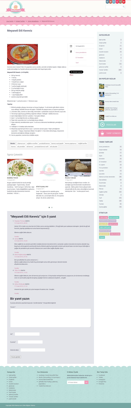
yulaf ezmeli (110, 73)
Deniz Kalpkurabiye (20, 254)
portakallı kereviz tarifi (41, 147)
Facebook (102, 375)
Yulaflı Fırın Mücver (111, 116)
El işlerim (110, 46)
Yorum (12, 307)
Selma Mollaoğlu (19, 284)
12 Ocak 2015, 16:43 (20, 241)
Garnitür (110, 171)
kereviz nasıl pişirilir (57, 143)
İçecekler (110, 174)
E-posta (13, 342)
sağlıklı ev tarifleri (32, 143)
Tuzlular (110, 204)
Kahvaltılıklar (110, 180)
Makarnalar (110, 61)
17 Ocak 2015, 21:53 (20, 286)
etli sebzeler (53, 147)
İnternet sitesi (14, 350)
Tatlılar (110, 201)
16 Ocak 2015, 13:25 (20, 272)
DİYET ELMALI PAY (42, 187)
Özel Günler (110, 64)
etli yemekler (21, 147)
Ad (11, 334)
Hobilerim (110, 58)
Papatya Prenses (19, 221)
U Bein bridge (103, 217)
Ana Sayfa (9, 21)
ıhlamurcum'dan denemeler (110, 177)
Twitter (101, 377)
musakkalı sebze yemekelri (108, 221)
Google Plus (102, 382)
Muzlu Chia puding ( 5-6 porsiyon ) (112, 94)
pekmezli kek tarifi (105, 231)
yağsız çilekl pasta (105, 227)
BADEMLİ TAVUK (12, 178)
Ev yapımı (110, 165)
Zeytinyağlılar (110, 207)
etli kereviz (30, 147)
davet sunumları (114, 217)
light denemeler (104, 234)
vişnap (16, 239)
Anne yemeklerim (33, 21)
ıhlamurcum (21, 143)
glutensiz (110, 55)
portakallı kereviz (44, 143)
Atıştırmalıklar (110, 150)
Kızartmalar (110, 183)
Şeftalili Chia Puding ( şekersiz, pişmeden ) (111, 109)
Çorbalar (110, 153)
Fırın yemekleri (110, 168)
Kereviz (13, 147)
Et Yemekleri (79, 58)
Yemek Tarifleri (20, 21)
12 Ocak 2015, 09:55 (20, 223)
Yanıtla (16, 236)
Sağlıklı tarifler (82, 143)
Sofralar (110, 195)
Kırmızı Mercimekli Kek (112, 101)
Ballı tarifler (110, 40)
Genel (110, 49)
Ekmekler (110, 159)
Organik (102, 237)
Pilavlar (110, 189)
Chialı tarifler (110, 43)
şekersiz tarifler (110, 67)
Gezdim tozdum (110, 52)
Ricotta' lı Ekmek (70, 178)
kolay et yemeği (115, 234)
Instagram (102, 379)
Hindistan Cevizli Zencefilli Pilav (113, 86)
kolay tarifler (103, 224)
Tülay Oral (17, 270)
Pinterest (101, 384)
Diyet (110, 156)
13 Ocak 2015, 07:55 (20, 257)
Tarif (77, 63)
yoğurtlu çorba (113, 224)
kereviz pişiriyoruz (70, 143)
